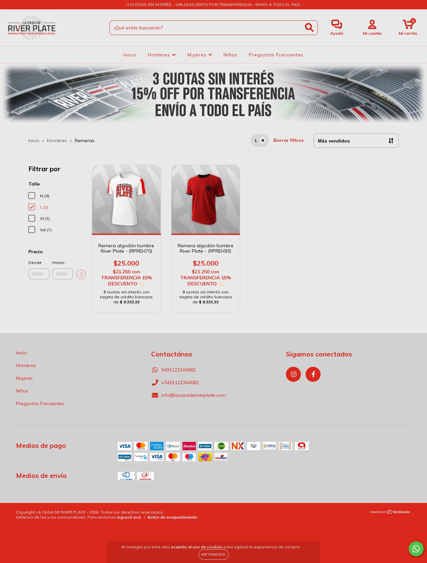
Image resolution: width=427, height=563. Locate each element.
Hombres (160, 55)
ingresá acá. (129, 517)
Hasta (58, 262)
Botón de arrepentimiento (172, 517)
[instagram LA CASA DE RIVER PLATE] (10, 5)
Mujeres (197, 55)
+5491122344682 (180, 382)
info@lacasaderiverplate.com (193, 395)
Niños (231, 55)
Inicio (129, 55)
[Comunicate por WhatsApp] (416, 548)
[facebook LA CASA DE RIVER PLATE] (19, 5)
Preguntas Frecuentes (276, 55)
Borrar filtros (289, 140)
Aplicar (81, 274)
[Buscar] (309, 27)
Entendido (213, 554)
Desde (35, 262)
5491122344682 (178, 370)
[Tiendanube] (390, 512)
